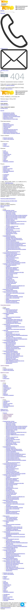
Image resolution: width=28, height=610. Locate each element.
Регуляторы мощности (11, 265)
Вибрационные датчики (11, 233)
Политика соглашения (8, 161)
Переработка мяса (10, 345)
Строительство (6, 127)
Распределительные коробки (12, 302)
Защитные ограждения (11, 260)
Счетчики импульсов (11, 283)
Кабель (7, 299)
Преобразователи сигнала (12, 277)
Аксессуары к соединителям (12, 297)
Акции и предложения (8, 139)
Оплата (5, 158)
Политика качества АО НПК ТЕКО (9, 200)
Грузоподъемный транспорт (12, 331)
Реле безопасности (10, 259)
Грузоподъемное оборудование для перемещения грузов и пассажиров (14, 320)
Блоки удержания (10, 271)
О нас (4, 150)
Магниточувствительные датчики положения (16, 215)
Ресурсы (2, 397)
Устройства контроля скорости (13, 251)
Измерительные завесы (11, 255)
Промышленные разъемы (12, 295)
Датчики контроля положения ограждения (16, 245)
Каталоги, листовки (8, 168)
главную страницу (10, 85)
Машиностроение (7, 126)
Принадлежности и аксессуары (10, 119)
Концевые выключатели (11, 290)
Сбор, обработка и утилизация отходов (15, 360)
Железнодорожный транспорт (13, 334)
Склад (4, 159)
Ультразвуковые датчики (11, 218)
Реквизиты (5, 153)
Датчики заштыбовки (11, 240)
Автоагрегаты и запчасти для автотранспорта (16, 338)
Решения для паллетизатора (12, 325)
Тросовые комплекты (11, 237)
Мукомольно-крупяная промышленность (15, 346)
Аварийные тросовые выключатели (14, 239)
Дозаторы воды (9, 276)
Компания (3, 380)
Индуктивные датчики (11, 211)
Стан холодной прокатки (12, 312)
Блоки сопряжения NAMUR (12, 269)
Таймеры (8, 266)
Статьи (5, 144)
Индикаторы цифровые (11, 268)
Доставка (5, 156)
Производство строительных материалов (15, 329)
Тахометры (8, 284)
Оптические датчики (11, 214)
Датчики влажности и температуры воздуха (16, 221)
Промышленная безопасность (10, 115)
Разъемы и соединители (11, 301)
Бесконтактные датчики (8, 112)
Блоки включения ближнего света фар (15, 272)
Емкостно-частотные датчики (13, 228)
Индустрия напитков (11, 343)
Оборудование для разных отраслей (11, 133)
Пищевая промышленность (9, 130)
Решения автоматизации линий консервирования (13, 349)
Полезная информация (8, 171)
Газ (6, 315)
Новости (5, 143)
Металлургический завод (12, 309)
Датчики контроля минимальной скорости (16, 243)
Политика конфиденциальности (8, 198)
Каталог (2, 10)
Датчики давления (10, 220)
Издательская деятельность (12, 357)
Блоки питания (9, 274)
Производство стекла (11, 358)
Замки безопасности (10, 256)
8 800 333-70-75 (8, 88)
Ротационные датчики (11, 232)
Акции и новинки (5, 365)
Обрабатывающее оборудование (13, 323)
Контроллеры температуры (12, 267)
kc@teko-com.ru (4, 108)
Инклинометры (9, 229)
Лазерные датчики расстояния (13, 231)
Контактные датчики (8, 117)
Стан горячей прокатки (11, 311)
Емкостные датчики (10, 212)
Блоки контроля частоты (11, 273)
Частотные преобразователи (12, 288)
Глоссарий (5, 172)
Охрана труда (6, 155)
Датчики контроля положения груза (14, 244)
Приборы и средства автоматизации (11, 116)
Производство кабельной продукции (14, 355)
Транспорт (5, 128)
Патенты (5, 167)
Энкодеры (8, 234)
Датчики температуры (11, 222)
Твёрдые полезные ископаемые (13, 317)
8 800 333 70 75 (4, 101)
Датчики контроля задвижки (12, 242)
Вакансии (5, 160)
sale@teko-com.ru (4, 104)
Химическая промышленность (10, 132)
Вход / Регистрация (5, 205)
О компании (6, 174)
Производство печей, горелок (13, 354)
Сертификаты (6, 166)
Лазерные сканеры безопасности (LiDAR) (15, 262)
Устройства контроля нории (12, 286)
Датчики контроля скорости (12, 246)
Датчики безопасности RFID (12, 261)
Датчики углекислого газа (12, 226)
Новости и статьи (5, 372)
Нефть (7, 314)
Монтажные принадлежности (13, 300)
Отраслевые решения (5, 305)
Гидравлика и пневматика (12, 321)
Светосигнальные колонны (12, 257)
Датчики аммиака (10, 227)
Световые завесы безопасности (13, 254)
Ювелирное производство (12, 359)
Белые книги (6, 146)
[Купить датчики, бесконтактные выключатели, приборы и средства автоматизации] (14, 9)
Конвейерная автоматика (9, 114)
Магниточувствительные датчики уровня (15, 217)
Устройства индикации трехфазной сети (15, 285)
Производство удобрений (12, 352)
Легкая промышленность (12, 362)
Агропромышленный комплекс (10, 129)
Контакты (5, 151)
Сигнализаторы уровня (11, 282)
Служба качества (7, 154)
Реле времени (9, 278)
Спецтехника (9, 332)
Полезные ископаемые (8, 124)
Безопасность (9, 363)
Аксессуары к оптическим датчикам (14, 296)
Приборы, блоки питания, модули (14, 238)
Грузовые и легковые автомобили (14, 337)
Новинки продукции (8, 137)
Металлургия (6, 123)
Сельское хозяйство (10, 341)
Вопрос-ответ (6, 169)
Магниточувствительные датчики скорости (16, 216)
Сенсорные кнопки (10, 280)
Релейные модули (10, 279)
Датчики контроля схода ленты (13, 248)
